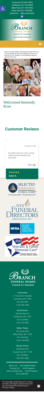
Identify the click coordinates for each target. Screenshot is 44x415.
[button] (3, 9)
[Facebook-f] (38, 386)
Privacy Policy (8, 388)
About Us (13, 365)
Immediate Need (27, 365)
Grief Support (28, 368)
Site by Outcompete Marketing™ (17, 385)
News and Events (14, 371)
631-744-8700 (23, 340)
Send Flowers (31, 371)
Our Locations (22, 374)
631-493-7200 (22, 302)
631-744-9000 (22, 355)
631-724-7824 (23, 323)
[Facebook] (22, 16)
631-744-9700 (22, 337)
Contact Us (15, 368)
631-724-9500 (22, 320)
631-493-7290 (23, 305)
